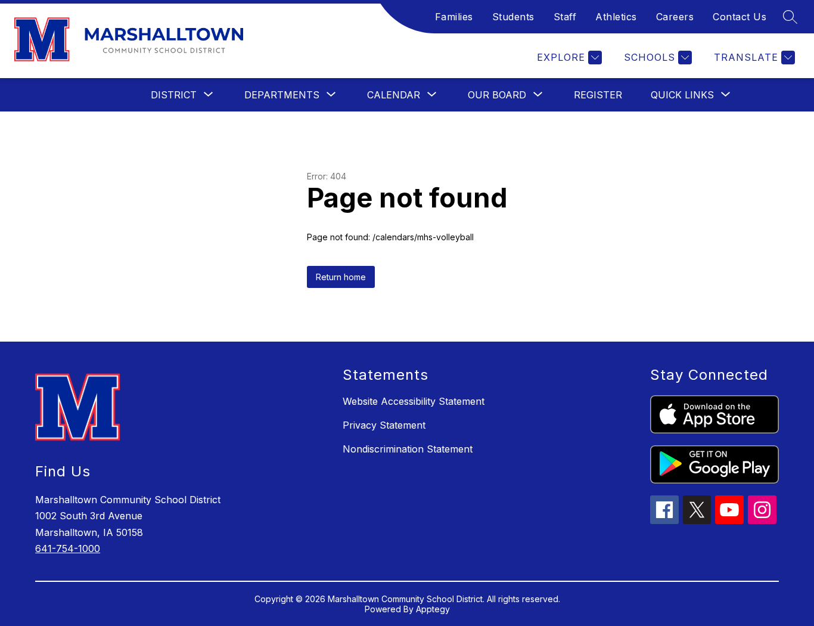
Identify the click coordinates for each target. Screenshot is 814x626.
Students (513, 17)
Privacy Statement (384, 425)
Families (454, 17)
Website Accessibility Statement (413, 401)
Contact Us (739, 17)
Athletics (616, 17)
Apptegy (433, 609)
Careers (675, 17)
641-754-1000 (67, 548)
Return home (341, 277)
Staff (565, 17)
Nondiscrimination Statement (408, 449)
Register (598, 95)
